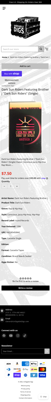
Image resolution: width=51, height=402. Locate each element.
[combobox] (22, 49)
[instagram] (17, 335)
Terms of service (25, 392)
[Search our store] (41, 49)
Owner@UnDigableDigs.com (17, 321)
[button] (4, 8)
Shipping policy (25, 395)
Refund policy (25, 386)
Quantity (5, 181)
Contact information (25, 398)
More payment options (12, 81)
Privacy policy (25, 389)
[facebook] (3, 335)
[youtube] (10, 335)
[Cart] (47, 49)
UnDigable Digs (28, 382)
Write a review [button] (25, 288)
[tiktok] (24, 335)
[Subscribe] (47, 351)
